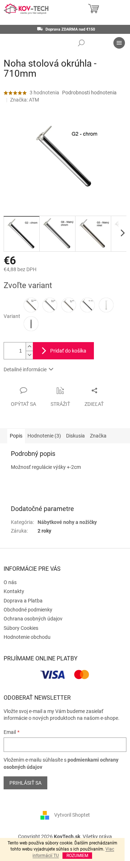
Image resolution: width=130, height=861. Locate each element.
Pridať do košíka (68, 351)
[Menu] (119, 43)
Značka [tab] (98, 436)
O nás (10, 582)
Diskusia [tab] (75, 436)
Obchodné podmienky (28, 610)
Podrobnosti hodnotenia (89, 92)
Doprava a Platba (23, 601)
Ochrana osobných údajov (33, 619)
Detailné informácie (25, 369)
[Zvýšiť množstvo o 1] (29, 346)
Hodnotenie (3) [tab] (44, 436)
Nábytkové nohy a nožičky (67, 522)
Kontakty (14, 591)
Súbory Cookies (21, 628)
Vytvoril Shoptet (72, 815)
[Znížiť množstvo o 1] (29, 355)
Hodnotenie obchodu (27, 637)
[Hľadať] (81, 43)
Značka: (24, 100)
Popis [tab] (16, 436)
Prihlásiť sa (25, 783)
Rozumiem (77, 855)
